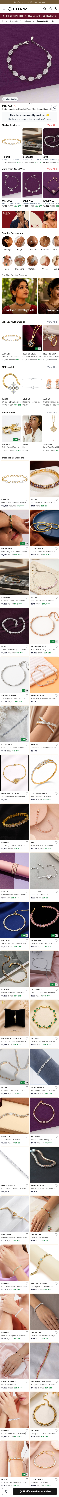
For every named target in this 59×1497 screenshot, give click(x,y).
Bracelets (14, 21)
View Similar (11, 99)
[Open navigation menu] (4, 9)
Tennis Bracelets (27, 21)
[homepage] (17, 8)
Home (4, 21)
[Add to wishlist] (6, 1491)
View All (51, 125)
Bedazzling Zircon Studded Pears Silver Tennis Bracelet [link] (47, 21)
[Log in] (55, 9)
